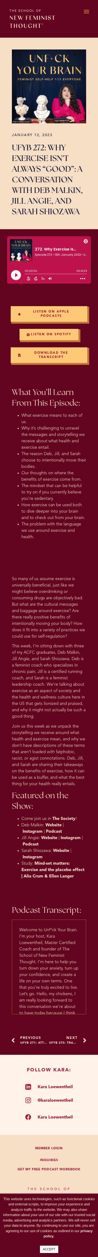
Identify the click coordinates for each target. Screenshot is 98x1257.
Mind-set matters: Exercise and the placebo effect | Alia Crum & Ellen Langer (52, 869)
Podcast (54, 831)
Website (53, 825)
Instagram (33, 831)
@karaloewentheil (55, 1100)
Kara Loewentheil (55, 1087)
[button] (86, 11)
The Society (63, 819)
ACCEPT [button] (49, 1249)
